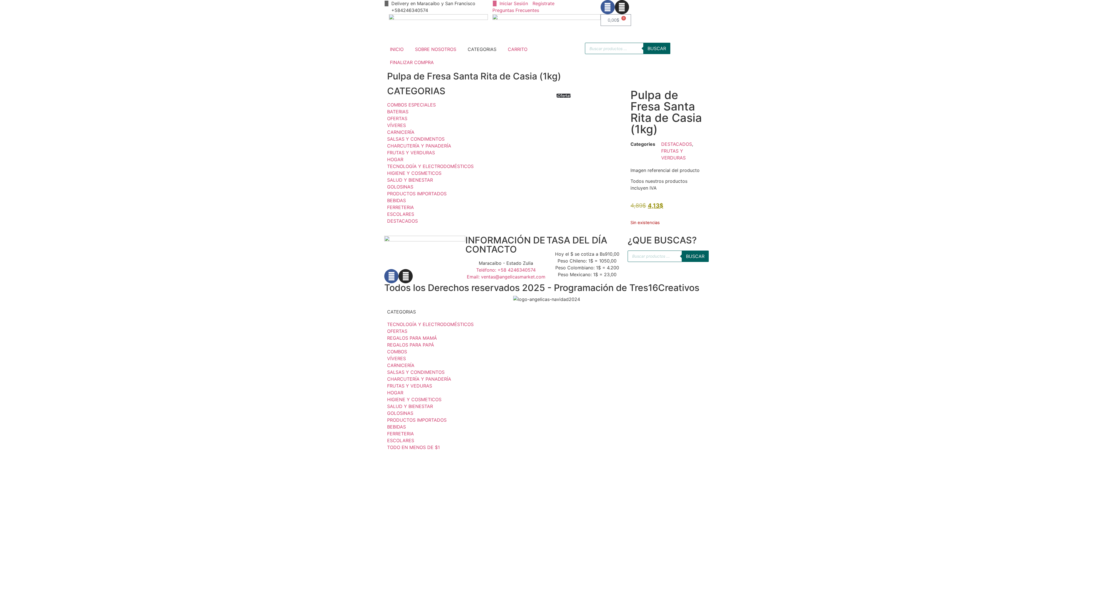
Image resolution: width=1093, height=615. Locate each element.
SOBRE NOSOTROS (435, 49)
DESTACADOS (676, 144)
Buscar (657, 48)
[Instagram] (622, 7)
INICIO (397, 49)
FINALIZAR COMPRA (412, 62)
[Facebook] (608, 7)
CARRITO (517, 49)
